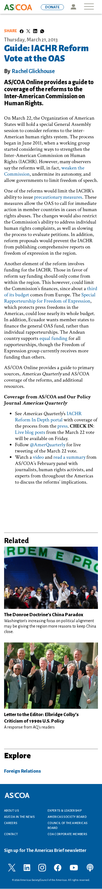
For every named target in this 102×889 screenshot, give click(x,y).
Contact (11, 834)
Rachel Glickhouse (33, 71)
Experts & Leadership (65, 810)
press (62, 426)
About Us (11, 810)
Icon (73, 6)
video (38, 457)
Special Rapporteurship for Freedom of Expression (49, 297)
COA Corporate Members (67, 834)
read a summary (69, 457)
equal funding (53, 338)
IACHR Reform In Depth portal (48, 416)
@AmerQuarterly (47, 444)
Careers (10, 823)
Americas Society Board (67, 816)
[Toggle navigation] (89, 7)
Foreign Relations (22, 771)
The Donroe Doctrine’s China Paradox (43, 614)
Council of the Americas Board (67, 825)
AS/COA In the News (19, 816)
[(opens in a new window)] (12, 867)
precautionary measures (58, 197)
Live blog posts (30, 432)
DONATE (52, 7)
